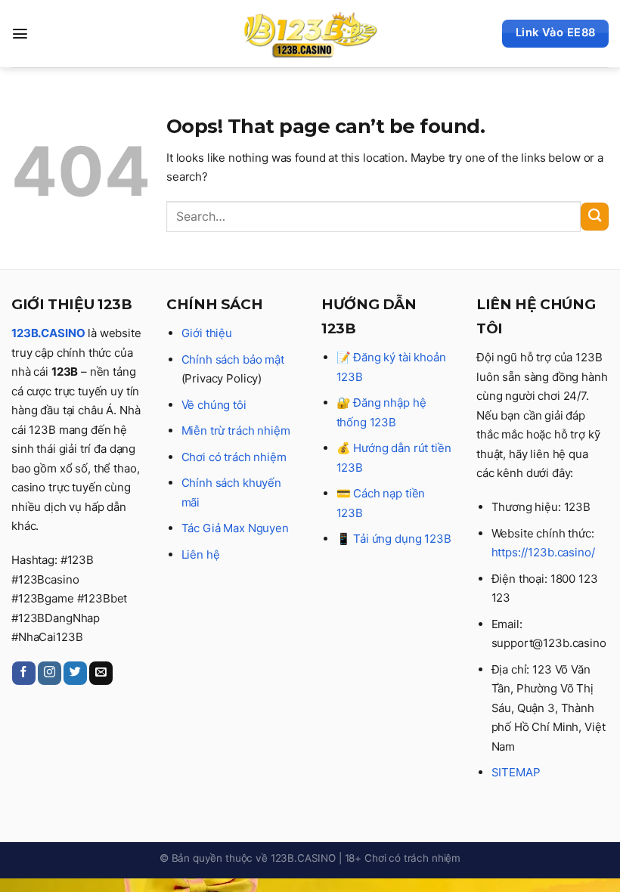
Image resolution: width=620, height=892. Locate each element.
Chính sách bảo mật (232, 359)
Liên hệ (200, 554)
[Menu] (20, 33)
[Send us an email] (101, 673)
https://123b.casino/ (543, 552)
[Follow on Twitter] (75, 673)
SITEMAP (516, 772)
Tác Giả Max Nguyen (235, 528)
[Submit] (595, 217)
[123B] (310, 34)
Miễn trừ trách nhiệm (235, 430)
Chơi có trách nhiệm (234, 457)
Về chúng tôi (213, 405)
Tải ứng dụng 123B (402, 538)
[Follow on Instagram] (49, 673)
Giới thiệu (207, 333)
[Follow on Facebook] (24, 673)
